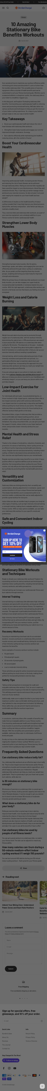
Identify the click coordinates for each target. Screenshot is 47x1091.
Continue (12, 555)
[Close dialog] (44, 530)
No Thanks (12, 558)
